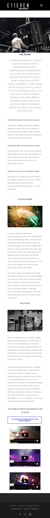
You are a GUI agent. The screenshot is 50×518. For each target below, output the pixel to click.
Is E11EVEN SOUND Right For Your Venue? (25, 420)
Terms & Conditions (31, 509)
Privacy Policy (16, 509)
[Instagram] (25, 514)
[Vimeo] (30, 514)
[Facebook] (20, 514)
